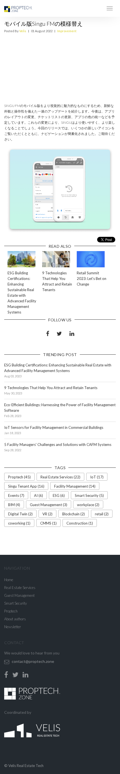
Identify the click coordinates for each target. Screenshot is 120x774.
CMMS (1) (48, 523)
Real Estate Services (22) (60, 477)
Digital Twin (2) (20, 514)
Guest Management (19, 595)
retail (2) (102, 514)
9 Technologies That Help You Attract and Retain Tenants (50, 387)
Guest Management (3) (48, 504)
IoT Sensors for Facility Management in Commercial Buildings (53, 427)
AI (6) (38, 495)
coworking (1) (19, 523)
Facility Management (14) (74, 486)
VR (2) (47, 514)
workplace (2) (88, 504)
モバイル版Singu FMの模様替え (43, 23)
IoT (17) (97, 477)
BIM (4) (14, 504)
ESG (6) (59, 495)
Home (8, 579)
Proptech (11, 611)
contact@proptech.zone (33, 661)
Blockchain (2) (73, 514)
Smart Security (15, 603)
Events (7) (16, 495)
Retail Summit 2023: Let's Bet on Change (91, 278)
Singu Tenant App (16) (26, 486)
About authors (15, 619)
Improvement (66, 31)
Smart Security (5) (89, 495)
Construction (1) (79, 523)
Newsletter (12, 627)
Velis (22, 31)
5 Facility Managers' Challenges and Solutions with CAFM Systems (57, 444)
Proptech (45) (19, 477)
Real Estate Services (19, 587)
